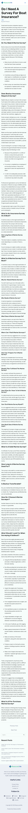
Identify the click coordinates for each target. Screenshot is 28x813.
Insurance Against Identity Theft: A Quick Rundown (12, 760)
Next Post (14, 730)
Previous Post (14, 726)
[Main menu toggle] (25, 2)
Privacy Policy (15, 784)
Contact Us (15, 788)
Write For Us (15, 786)
